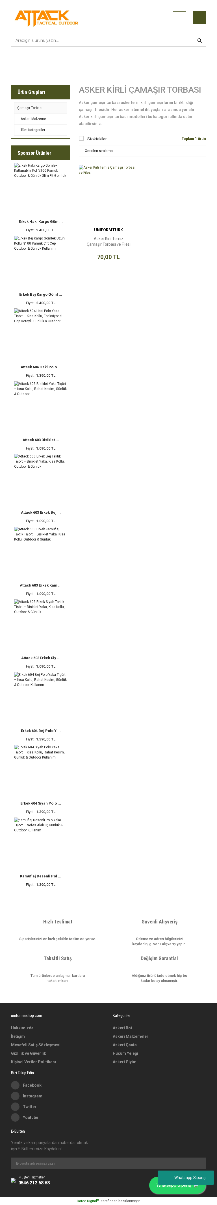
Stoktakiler (97, 138)
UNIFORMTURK (108, 230)
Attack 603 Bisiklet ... (41, 440)
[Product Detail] (108, 168)
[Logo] (47, 18)
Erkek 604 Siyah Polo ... (40, 803)
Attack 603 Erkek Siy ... (40, 658)
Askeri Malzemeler (130, 1036)
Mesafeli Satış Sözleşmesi (35, 1045)
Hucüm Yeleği (125, 1053)
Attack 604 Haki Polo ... (41, 367)
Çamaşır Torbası (85, 63)
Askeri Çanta (125, 1045)
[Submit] (199, 1163)
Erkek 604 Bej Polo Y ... (41, 731)
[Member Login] (179, 17)
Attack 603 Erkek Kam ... (41, 585)
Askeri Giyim (124, 1062)
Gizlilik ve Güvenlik (28, 1053)
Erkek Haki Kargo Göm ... (41, 221)
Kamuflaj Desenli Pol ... (40, 876)
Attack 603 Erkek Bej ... (41, 512)
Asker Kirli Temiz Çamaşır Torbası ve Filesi (109, 241)
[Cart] (199, 17)
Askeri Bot (122, 1028)
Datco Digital (88, 1201)
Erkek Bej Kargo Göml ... (40, 294)
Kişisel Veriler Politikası (33, 1062)
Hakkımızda (22, 1028)
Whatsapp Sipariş (189, 1177)
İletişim (18, 1036)
